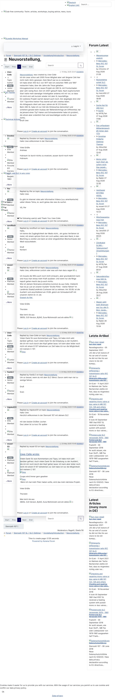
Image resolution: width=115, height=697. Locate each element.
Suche (100, 111)
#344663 (80, 225)
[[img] (22, 351)
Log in (26, 131)
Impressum (8, 680)
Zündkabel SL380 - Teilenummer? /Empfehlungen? (102, 248)
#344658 (80, 188)
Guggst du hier (26, 297)
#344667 (80, 265)
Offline (10, 85)
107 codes (47, 4)
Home (8, 4)
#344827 (80, 444)
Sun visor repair (95, 344)
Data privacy (9, 683)
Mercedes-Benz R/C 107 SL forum (102, 63)
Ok (3, 692)
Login (58, 4)
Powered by (37, 541)
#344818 (80, 407)
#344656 (80, 136)
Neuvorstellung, (26, 75)
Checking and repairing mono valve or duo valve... (99, 410)
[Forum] (16, 7)
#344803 (80, 372)
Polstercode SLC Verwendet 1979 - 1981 (97, 441)
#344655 (80, 72)
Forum (18, 3)
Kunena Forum (49, 541)
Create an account (39, 131)
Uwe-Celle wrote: (30, 454)
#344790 (80, 333)
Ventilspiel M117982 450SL (100, 193)
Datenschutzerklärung (97, 468)
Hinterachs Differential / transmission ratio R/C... (98, 379)
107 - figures (33, 4)
